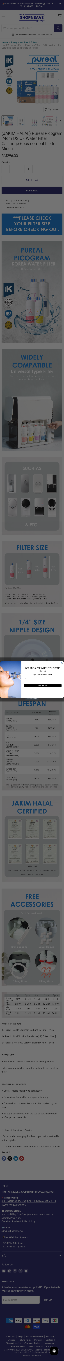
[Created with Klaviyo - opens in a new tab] (32, 699)
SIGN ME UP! (43, 685)
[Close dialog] (62, 663)
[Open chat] (54, 1351)
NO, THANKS (43, 690)
